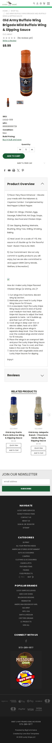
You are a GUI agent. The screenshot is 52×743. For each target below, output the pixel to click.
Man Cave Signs (26, 594)
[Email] (9, 170)
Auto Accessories (26, 553)
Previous (3, 414)
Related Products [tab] (24, 391)
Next (49, 414)
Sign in (21, 524)
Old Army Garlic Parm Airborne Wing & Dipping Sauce (13, 435)
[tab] (26, 184)
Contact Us (26, 517)
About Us (26, 521)
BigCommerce (31, 730)
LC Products (26, 621)
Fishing (26, 570)
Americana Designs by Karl (26, 604)
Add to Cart (13, 450)
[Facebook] (4, 170)
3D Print (26, 542)
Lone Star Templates (31, 733)
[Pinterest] (22, 170)
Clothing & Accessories (26, 560)
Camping (26, 556)
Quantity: (26, 144)
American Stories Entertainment (26, 549)
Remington (26, 601)
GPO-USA (26, 611)
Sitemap (26, 528)
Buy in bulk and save (12, 139)
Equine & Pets (26, 563)
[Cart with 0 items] (44, 3)
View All (26, 625)
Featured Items (26, 566)
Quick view (13, 445)
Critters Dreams (26, 618)
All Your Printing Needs (26, 546)
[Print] (13, 170)
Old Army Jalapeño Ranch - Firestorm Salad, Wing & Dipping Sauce (38, 436)
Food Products (26, 573)
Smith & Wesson (26, 615)
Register (30, 524)
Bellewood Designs (26, 597)
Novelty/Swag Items (26, 514)
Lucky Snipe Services (26, 510)
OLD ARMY (26, 608)
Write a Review (9, 40)
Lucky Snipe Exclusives (26, 590)
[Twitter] (18, 170)
